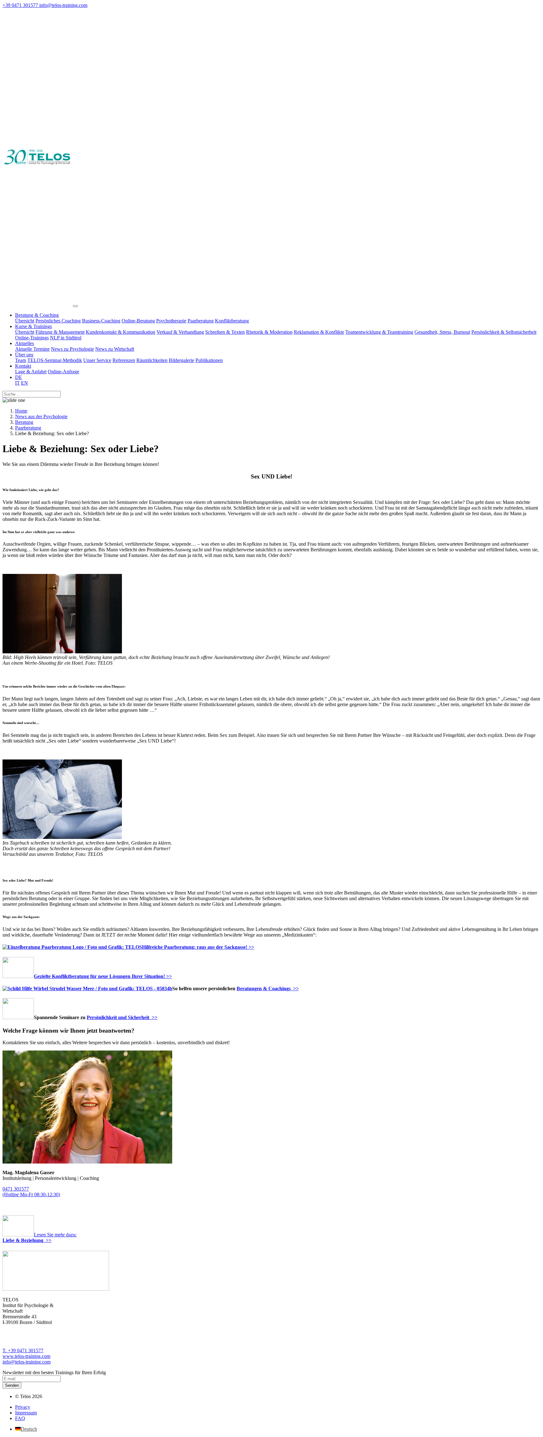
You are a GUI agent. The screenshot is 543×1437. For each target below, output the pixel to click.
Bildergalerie (181, 360)
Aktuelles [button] (24, 343)
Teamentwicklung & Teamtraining (379, 332)
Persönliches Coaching (58, 320)
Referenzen (123, 360)
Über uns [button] (24, 354)
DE (18, 377)
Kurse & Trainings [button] (33, 326)
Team (20, 360)
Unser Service (97, 360)
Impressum (26, 1412)
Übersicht (24, 320)
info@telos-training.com (27, 1361)
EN (24, 383)
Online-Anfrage (63, 371)
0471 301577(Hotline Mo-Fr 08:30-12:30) (31, 1191)
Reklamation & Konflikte (319, 332)
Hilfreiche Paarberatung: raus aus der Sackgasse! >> (198, 947)
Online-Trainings (32, 337)
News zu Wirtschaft (114, 349)
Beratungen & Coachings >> (268, 988)
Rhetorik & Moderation (269, 332)
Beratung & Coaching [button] (37, 315)
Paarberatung (201, 320)
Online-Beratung (138, 320)
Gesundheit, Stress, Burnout (442, 332)
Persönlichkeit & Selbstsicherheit (503, 332)
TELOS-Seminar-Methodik (54, 360)
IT (17, 383)
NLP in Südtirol (65, 337)
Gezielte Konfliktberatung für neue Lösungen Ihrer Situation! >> (103, 976)
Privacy (22, 1407)
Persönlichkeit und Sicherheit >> (122, 1017)
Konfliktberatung (232, 320)
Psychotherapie (171, 320)
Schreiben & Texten (225, 332)
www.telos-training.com (26, 1356)
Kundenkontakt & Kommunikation (120, 332)
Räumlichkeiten (151, 360)
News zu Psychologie (72, 349)
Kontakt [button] (23, 366)
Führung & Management (60, 332)
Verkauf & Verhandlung (180, 332)
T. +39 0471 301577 (23, 1350)
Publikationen (209, 360)
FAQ (20, 1418)
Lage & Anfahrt (31, 371)
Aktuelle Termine (32, 349)
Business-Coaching (101, 320)
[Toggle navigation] (75, 306)
